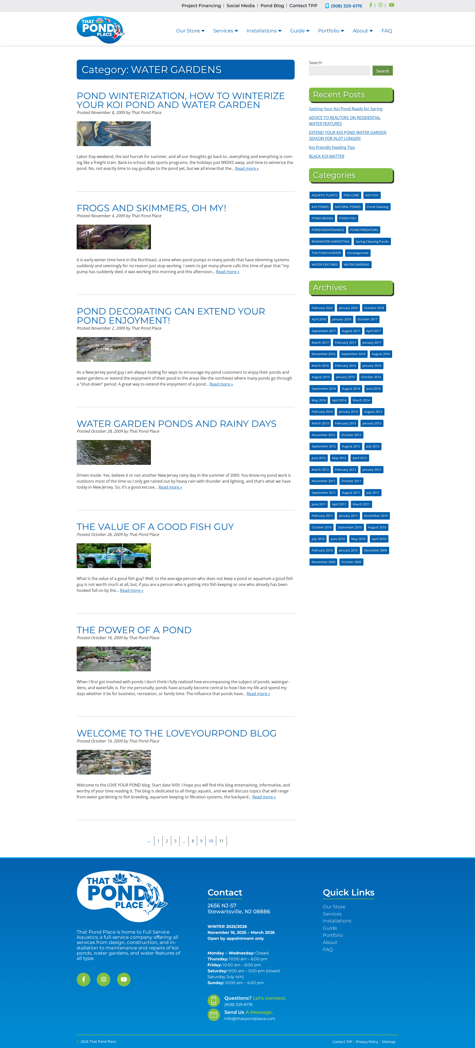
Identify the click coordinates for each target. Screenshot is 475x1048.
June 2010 (338, 539)
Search (315, 62)
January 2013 (371, 423)
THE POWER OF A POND (134, 629)
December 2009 (375, 550)
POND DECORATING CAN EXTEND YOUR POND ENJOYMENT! (171, 316)
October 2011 (351, 481)
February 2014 (322, 411)
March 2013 (320, 423)
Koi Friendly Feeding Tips (332, 147)
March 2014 (361, 400)
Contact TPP (303, 5)
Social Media (241, 5)
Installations (262, 31)
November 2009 (323, 562)
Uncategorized (357, 253)
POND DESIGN (322, 218)
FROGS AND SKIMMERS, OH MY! (151, 207)
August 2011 (351, 492)
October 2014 (371, 377)
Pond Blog (272, 5)
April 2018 (319, 319)
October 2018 (374, 308)
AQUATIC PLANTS (324, 195)
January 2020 (348, 308)
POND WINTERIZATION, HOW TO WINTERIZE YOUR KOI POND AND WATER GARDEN (181, 100)
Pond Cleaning (377, 207)
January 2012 (371, 469)
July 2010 (318, 539)
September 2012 (324, 446)
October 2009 (351, 562)
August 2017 (351, 331)
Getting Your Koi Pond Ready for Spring (345, 108)
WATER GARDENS (356, 264)
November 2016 (323, 354)
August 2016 (381, 354)
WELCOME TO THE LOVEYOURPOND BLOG (177, 733)
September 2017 (324, 331)
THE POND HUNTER (326, 253)
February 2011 (322, 515)
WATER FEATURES (325, 264)
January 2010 (348, 550)
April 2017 (373, 331)
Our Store (188, 31)
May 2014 (319, 400)
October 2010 (322, 527)
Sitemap (389, 1041)
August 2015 (321, 377)
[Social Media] (370, 5)
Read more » (247, 168)
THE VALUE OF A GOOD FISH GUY (155, 526)
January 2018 (341, 319)
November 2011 (323, 481)
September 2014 (324, 388)
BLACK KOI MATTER (326, 156)
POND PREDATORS (364, 230)
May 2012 (339, 458)
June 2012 (319, 458)
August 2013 (373, 411)
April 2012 (360, 458)
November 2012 (323, 435)
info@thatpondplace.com (249, 1018)
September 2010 (350, 527)
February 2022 (322, 308)
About (360, 31)
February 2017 (345, 342)
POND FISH (347, 218)
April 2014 (339, 400)
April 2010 (379, 539)
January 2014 (348, 411)
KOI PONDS (320, 207)
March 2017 (320, 342)
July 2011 (372, 492)
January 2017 (371, 342)
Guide (297, 31)
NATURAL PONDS (348, 207)
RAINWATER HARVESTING (331, 241)
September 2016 (353, 354)
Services (223, 31)
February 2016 (345, 365)
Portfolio (328, 31)
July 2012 (372, 446)
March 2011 (361, 504)
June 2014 (373, 388)
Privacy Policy (367, 1041)
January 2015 (345, 377)
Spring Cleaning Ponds (372, 241)
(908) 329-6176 (346, 5)
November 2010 (376, 515)
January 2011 (348, 515)
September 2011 (324, 492)
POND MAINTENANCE (328, 230)
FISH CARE (351, 195)
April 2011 (339, 504)
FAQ (386, 31)
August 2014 (351, 388)
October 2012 (351, 435)
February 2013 (345, 423)
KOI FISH (372, 195)
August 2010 (377, 527)
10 (211, 841)
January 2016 (371, 365)
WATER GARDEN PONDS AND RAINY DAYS (177, 423)
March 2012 (320, 469)
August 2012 (351, 446)
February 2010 (322, 550)
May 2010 (358, 539)
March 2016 (320, 365)
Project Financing (201, 5)
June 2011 (319, 504)
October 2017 (367, 319)
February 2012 (345, 469)
